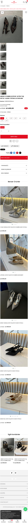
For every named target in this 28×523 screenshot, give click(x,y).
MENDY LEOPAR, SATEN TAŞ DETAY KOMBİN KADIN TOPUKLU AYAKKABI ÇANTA (6, 459)
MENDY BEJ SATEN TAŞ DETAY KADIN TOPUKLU (10, 419)
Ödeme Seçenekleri (6, 169)
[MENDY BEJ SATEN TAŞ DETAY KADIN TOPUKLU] (14, 396)
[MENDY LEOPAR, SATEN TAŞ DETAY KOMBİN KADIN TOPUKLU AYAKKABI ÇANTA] (7, 447)
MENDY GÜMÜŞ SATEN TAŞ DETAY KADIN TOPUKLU (11, 323)
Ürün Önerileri (5, 173)
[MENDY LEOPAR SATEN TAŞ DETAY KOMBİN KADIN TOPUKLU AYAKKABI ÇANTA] (21, 447)
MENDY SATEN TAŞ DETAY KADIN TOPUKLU (9, 371)
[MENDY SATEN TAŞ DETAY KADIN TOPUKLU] (14, 348)
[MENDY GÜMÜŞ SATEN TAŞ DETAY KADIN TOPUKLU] (14, 300)
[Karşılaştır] (14, 141)
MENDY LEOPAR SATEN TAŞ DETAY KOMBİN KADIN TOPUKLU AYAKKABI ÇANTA (20, 459)
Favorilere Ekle (13, 462)
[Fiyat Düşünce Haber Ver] (17, 141)
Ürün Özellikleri (5, 158)
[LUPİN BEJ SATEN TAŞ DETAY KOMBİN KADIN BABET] (14, 252)
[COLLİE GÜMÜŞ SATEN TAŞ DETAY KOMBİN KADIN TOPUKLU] (14, 204)
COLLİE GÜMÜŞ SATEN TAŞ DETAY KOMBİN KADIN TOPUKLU (13, 227)
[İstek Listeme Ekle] (10, 141)
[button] (12, 224)
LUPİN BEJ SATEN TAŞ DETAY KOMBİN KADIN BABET (11, 275)
